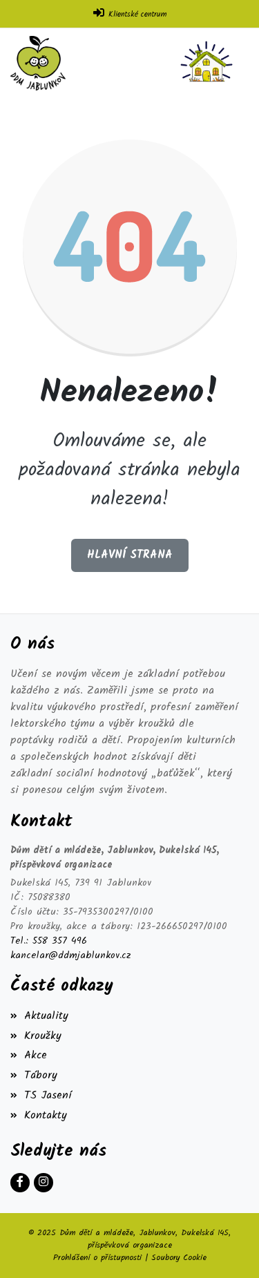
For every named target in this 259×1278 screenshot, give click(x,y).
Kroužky (42, 1036)
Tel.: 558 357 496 (48, 941)
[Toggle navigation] (209, 63)
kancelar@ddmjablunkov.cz (70, 955)
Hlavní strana (130, 555)
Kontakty (45, 1115)
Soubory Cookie (179, 1257)
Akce (35, 1055)
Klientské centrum (137, 14)
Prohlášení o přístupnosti (97, 1257)
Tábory (40, 1075)
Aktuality (46, 1015)
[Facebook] (20, 1182)
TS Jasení (48, 1095)
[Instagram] (43, 1182)
